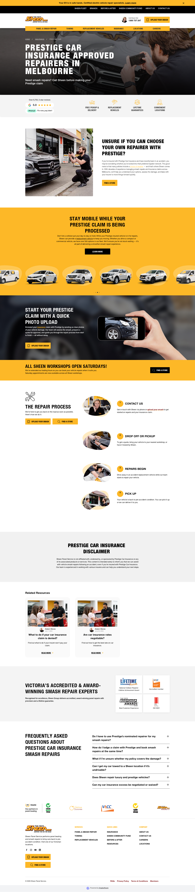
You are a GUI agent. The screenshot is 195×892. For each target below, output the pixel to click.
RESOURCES (112, 844)
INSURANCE (112, 832)
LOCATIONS (144, 844)
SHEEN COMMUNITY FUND (119, 836)
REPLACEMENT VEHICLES (86, 840)
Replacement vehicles (93, 28)
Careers (157, 28)
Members (154, 881)
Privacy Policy (123, 881)
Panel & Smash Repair (46, 28)
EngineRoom (103, 888)
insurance (119, 28)
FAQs (112, 881)
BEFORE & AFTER (114, 840)
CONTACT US (145, 836)
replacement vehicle (84, 239)
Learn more (130, 3)
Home (27, 39)
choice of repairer (136, 167)
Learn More (97, 251)
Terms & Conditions (139, 881)
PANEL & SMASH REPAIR (86, 832)
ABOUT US (144, 832)
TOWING (69, 28)
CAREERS (143, 840)
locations (138, 28)
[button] (95, 292)
